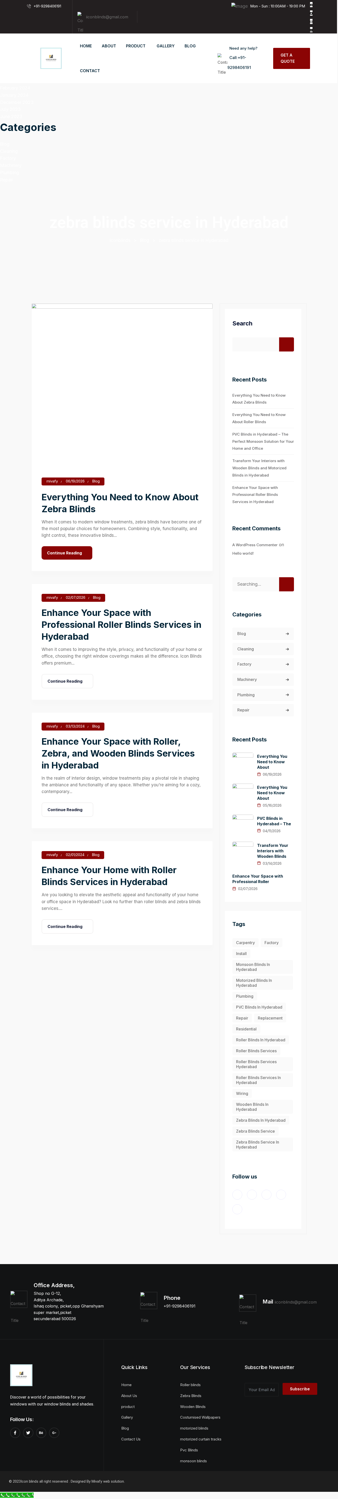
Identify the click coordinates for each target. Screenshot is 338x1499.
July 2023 (10, 109)
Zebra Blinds (190, 1395)
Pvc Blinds (189, 1450)
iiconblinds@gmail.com (107, 16)
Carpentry (245, 942)
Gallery (166, 45)
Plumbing (9, 172)
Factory (8, 158)
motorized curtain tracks (200, 1439)
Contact (90, 70)
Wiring (242, 1093)
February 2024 (15, 88)
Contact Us (131, 1439)
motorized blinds (194, 1428)
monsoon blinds (193, 1461)
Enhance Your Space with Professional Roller (257, 879)
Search (242, 323)
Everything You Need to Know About (272, 762)
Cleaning (9, 151)
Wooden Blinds (193, 1406)
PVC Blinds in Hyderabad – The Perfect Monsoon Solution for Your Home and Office (263, 441)
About (109, 45)
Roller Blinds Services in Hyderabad (258, 1080)
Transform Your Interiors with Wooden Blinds (272, 851)
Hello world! (243, 553)
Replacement (270, 1018)
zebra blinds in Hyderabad (261, 1120)
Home (86, 45)
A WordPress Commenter (255, 544)
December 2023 (17, 102)
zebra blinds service (255, 1131)
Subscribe (300, 1388)
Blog (4, 144)
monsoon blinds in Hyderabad (253, 967)
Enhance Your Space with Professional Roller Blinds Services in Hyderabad (121, 624)
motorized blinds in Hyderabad (254, 983)
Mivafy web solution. (108, 1481)
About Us (129, 1395)
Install (241, 953)
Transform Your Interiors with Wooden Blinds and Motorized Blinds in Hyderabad (259, 468)
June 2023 (11, 116)
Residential (246, 1028)
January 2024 (14, 95)
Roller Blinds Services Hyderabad (256, 1064)
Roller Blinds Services (256, 1050)
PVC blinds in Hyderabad (259, 1007)
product (135, 45)
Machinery (11, 165)
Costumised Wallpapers (200, 1417)
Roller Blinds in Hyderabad (260, 1039)
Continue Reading (64, 552)
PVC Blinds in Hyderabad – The (274, 821)
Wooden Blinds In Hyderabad (252, 1107)
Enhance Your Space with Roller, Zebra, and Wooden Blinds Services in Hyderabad (118, 753)
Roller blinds (190, 1384)
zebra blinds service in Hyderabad (257, 1144)
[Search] (286, 584)
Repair (6, 179)
